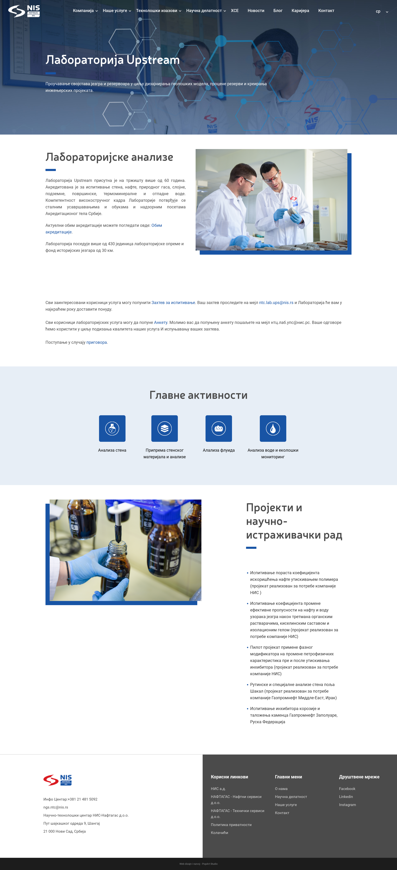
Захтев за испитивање (173, 302)
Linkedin (346, 797)
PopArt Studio (209, 863)
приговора (96, 342)
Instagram (347, 805)
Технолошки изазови (156, 10)
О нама (281, 789)
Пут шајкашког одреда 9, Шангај (71, 823)
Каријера (300, 10)
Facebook (347, 789)
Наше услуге (115, 10)
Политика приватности (231, 825)
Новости (256, 10)
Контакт (326, 10)
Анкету (160, 322)
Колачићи (219, 833)
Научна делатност (204, 10)
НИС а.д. (218, 789)
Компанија (83, 10)
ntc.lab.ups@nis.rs (276, 302)
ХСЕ (235, 10)
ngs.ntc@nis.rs (55, 807)
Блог (278, 10)
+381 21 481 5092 (82, 799)
